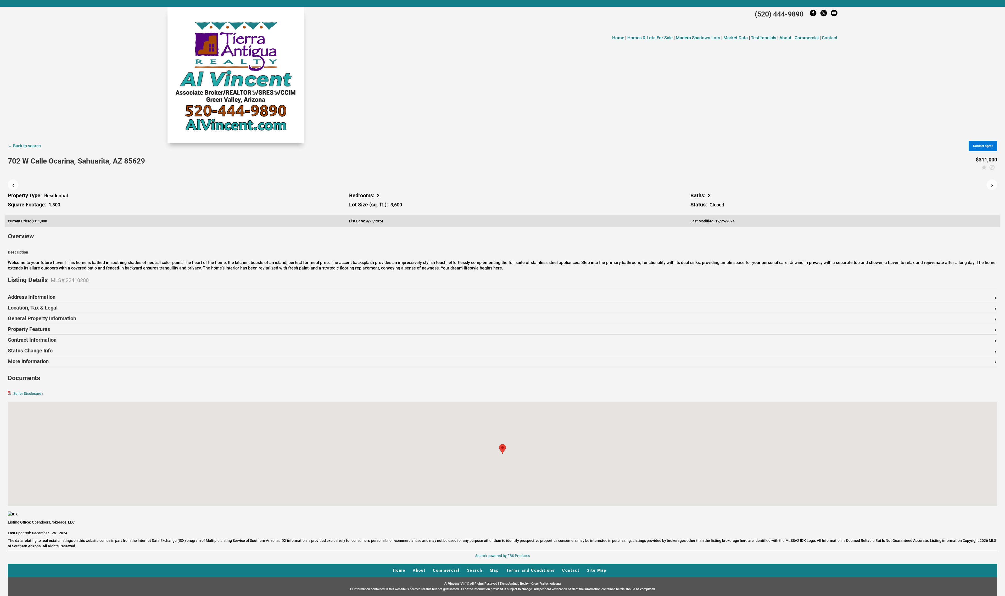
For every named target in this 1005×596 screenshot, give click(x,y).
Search (474, 570)
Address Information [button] (31, 297)
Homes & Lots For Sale (650, 37)
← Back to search (24, 145)
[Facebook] (813, 14)
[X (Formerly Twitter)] (824, 14)
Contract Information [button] (32, 340)
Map (494, 570)
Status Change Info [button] (30, 350)
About (785, 37)
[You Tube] (834, 14)
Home (618, 37)
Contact (830, 37)
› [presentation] (992, 185)
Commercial (807, 37)
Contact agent (983, 146)
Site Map (596, 570)
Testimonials (763, 37)
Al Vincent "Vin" (455, 584)
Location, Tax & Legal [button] (33, 308)
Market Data (735, 37)
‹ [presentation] (13, 185)
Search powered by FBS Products (502, 556)
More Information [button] (28, 361)
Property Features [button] (29, 329)
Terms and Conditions (530, 570)
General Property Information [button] (42, 318)
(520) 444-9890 (779, 14)
